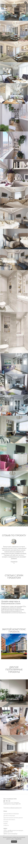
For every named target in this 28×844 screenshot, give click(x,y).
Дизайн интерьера (9, 815)
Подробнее (18, 839)
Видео (5, 823)
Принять (14, 841)
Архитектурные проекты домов (13, 817)
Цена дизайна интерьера (11, 813)
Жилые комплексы (9, 819)
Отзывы (6, 821)
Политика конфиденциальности (12, 808)
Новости (6, 825)
